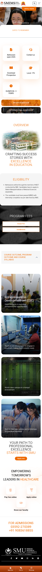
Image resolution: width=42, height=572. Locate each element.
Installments (21, 229)
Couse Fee (21, 224)
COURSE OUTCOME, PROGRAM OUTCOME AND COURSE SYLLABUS (17, 257)
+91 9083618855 (21, 530)
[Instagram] (27, 558)
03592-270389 (21, 527)
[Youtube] (22, 558)
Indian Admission (21, 102)
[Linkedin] (33, 558)
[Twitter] (17, 558)
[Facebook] (11, 558)
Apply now (29, 9)
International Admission (21, 110)
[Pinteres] (38, 558)
